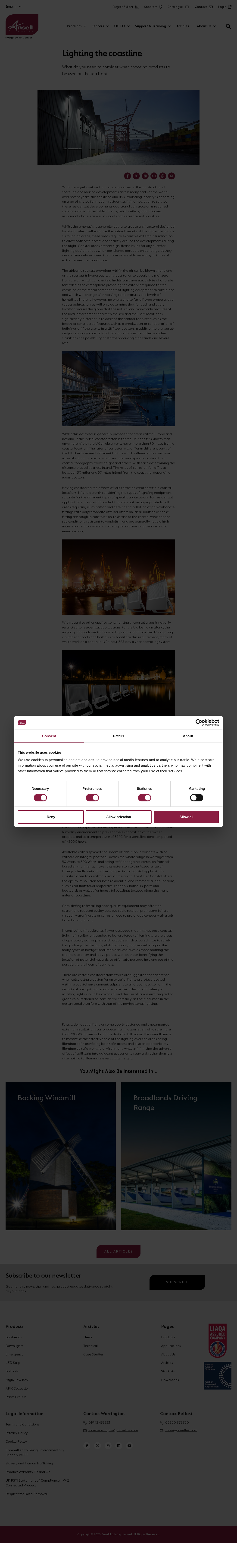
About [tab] (188, 736)
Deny (51, 817)
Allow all (186, 817)
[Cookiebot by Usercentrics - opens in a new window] (199, 722)
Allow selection (118, 817)
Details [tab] (118, 736)
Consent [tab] (49, 736)
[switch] (92, 797)
